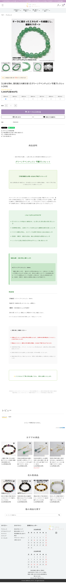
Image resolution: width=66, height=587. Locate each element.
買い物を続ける (6, 136)
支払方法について (18, 529)
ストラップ (3, 536)
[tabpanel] (33, 40)
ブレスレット (4, 529)
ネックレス (4, 533)
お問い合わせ (17, 117)
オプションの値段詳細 (7, 130)
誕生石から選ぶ (26, 10)
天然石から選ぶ (17, 10)
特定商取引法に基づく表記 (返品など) (12, 132)
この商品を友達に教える (8, 134)
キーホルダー (4, 538)
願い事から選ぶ (35, 10)
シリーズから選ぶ (45, 10)
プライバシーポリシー (19, 537)
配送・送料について (19, 531)
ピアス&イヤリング (6, 531)
